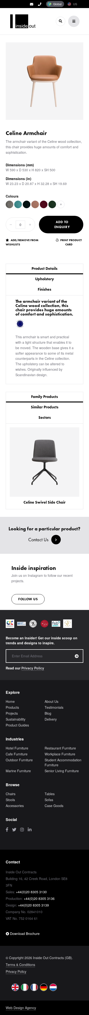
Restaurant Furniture (60, 748)
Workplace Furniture (60, 754)
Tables (50, 793)
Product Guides (17, 725)
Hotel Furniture (17, 748)
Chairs (10, 793)
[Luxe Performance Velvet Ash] (9, 204)
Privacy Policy (32, 668)
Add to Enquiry (62, 224)
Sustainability (15, 719)
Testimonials (54, 707)
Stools (10, 799)
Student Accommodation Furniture (63, 762)
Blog (48, 713)
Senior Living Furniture (62, 770)
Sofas (49, 799)
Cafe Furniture (17, 754)
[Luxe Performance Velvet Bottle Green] (52, 204)
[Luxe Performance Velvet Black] (26, 204)
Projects (12, 713)
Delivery (51, 719)
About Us (51, 701)
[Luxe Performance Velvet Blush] (35, 204)
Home (10, 701)
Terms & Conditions (20, 964)
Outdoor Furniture (19, 760)
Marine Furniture (18, 770)
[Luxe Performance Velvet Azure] (18, 204)
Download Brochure (24, 933)
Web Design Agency (21, 1007)
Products (12, 707)
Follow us (28, 599)
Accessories (15, 805)
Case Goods (54, 805)
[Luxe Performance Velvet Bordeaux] (43, 204)
